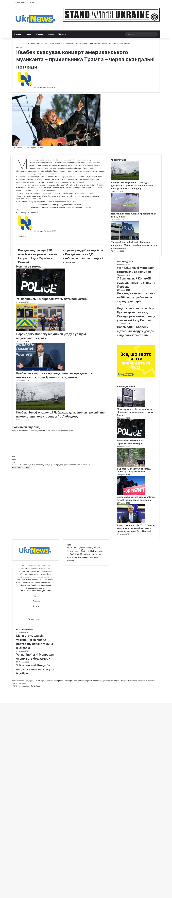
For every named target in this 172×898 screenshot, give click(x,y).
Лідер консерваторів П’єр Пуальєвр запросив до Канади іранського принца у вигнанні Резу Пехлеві (136, 528)
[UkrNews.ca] (35, 17)
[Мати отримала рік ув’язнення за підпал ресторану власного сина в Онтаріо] (131, 406)
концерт (30, 213)
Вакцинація (80, 548)
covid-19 (71, 547)
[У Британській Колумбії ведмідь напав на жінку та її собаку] (131, 466)
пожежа (85, 557)
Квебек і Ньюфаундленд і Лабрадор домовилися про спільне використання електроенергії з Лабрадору (132, 185)
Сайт (14, 462)
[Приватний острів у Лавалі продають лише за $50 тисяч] (125, 211)
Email (15, 459)
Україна (51, 34)
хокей (96, 557)
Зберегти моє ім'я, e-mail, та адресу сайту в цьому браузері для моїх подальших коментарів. (52, 465)
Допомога (77, 551)
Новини (28, 34)
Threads (88, 207)
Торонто (98, 554)
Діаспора (62, 34)
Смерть (91, 554)
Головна (17, 34)
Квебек (40, 43)
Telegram (78, 207)
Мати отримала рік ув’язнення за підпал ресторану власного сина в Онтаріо (135, 412)
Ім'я (14, 456)
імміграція (71, 560)
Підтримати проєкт (35, 619)
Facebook (61, 207)
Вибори (89, 548)
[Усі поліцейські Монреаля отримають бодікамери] (40, 295)
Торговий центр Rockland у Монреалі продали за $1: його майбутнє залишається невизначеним (134, 245)
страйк (91, 557)
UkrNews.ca (39, 87)
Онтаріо (72, 554)
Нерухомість (99, 551)
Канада (39, 34)
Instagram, (70, 207)
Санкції (85, 554)
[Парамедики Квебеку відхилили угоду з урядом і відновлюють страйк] (40, 331)
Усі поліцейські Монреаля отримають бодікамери (52, 299)
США (36, 213)
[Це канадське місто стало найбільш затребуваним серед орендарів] (131, 494)
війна (18, 213)
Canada (99, 177)
